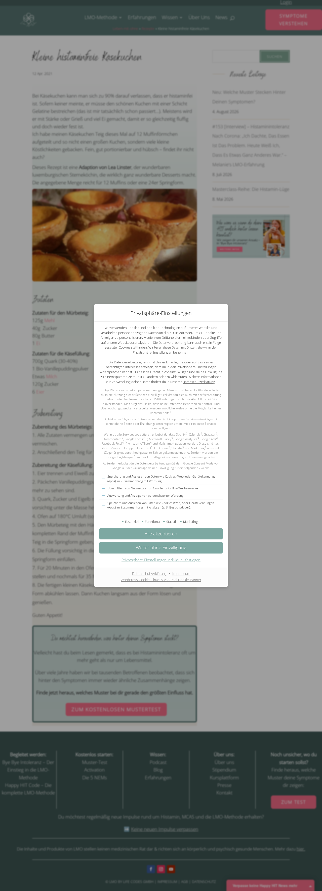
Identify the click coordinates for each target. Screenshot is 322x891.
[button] (161, 547)
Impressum (181, 573)
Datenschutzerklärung (199, 381)
